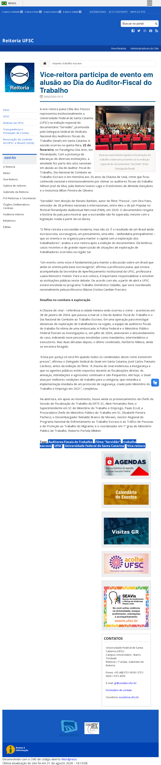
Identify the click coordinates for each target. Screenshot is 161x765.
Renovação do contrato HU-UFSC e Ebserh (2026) (18, 141)
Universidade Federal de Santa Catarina (94, 446)
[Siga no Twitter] (139, 30)
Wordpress (69, 759)
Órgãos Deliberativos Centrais (16, 206)
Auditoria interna (13, 214)
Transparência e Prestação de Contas (16, 131)
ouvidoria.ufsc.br (129, 697)
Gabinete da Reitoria (15, 192)
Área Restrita (119, 48)
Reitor (6, 173)
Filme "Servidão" (107, 442)
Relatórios (9, 220)
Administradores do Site (145, 48)
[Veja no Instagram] (150, 30)
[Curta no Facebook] (133, 30)
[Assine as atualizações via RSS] (156, 30)
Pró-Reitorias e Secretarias (19, 198)
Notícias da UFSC (13, 123)
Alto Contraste (118, 11)
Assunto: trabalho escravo (67, 63)
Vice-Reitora (10, 179)
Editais (7, 227)
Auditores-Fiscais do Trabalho (70, 442)
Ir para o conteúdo (12, 12)
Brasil (12, 3)
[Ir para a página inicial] (44, 64)
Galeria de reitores (14, 185)
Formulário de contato (119, 690)
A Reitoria (9, 166)
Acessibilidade (98, 11)
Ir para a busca (52, 12)
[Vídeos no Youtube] (144, 30)
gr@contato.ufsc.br (125, 683)
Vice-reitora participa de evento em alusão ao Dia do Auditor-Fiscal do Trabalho (96, 82)
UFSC (6, 116)
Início (6, 110)
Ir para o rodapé (72, 12)
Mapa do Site (137, 11)
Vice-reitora (136, 446)
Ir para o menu (33, 12)
